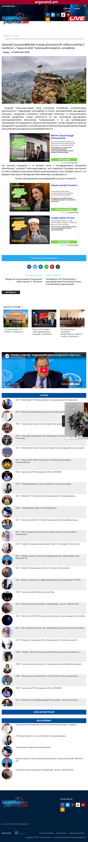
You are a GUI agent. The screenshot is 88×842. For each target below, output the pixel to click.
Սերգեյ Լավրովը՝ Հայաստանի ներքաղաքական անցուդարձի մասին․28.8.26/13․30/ (48, 557)
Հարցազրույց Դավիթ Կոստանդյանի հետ (36, 508)
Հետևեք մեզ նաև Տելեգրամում (44, 258)
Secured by (6, 833)
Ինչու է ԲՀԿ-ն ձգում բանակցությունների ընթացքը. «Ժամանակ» (42, 331)
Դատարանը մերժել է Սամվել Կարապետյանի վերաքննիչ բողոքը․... (48, 520)
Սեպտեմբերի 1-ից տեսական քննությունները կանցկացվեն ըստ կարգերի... (50, 448)
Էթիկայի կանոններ (77, 833)
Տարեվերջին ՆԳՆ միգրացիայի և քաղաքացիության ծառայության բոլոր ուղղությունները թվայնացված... (63, 281)
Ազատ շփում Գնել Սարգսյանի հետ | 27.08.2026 (39, 688)
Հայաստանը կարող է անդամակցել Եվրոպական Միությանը (44, 424)
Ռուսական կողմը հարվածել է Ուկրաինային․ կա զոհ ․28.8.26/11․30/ (47, 604)
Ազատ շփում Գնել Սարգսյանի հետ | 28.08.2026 (39, 472)
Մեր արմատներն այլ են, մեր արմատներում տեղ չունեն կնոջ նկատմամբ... (50, 628)
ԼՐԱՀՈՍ (44, 395)
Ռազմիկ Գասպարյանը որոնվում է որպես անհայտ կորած (43, 568)
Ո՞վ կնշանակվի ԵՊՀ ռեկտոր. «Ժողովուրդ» (13, 330)
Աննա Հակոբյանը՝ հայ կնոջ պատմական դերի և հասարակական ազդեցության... (46, 533)
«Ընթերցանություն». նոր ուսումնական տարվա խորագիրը (43, 484)
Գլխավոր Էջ (7, 36)
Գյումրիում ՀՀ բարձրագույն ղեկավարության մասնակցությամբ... (46, 496)
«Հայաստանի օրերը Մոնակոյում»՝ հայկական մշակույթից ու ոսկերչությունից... (43, 461)
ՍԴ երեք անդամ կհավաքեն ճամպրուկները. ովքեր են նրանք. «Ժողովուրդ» (72, 332)
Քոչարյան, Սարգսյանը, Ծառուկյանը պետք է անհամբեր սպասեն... (47, 640)
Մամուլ (16, 36)
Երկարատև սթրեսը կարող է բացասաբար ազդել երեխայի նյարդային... (49, 664)
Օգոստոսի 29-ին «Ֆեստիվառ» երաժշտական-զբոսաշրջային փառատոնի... (51, 616)
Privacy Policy (61, 833)
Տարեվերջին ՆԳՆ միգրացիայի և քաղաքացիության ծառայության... (47, 400)
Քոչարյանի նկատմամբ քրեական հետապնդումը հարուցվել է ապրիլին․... (50, 412)
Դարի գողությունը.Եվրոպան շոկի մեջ (35, 592)
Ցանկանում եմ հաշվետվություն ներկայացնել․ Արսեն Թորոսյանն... (47, 700)
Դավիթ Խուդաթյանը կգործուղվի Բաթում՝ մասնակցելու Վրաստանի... (48, 544)
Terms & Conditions (46, 833)
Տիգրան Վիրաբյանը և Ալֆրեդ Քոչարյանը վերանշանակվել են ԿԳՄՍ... (49, 580)
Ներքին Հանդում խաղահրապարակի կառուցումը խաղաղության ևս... (48, 652)
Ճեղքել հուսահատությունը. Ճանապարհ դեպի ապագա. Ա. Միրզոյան (23, 280)
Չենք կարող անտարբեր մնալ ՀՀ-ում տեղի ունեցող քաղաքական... (47, 676)
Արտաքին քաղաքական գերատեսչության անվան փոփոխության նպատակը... (46, 437)
